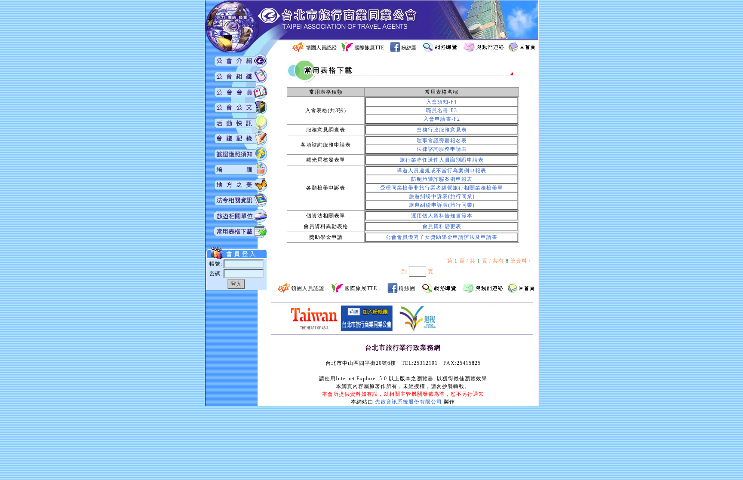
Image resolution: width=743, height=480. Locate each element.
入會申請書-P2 (442, 119)
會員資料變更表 (441, 226)
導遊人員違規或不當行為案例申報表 (441, 171)
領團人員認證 (321, 48)
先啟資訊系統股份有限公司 (408, 402)
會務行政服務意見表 (442, 130)
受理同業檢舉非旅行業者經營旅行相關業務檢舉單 (441, 188)
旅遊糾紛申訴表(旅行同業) (442, 196)
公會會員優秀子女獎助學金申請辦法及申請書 (441, 237)
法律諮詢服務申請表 (442, 149)
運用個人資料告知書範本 (442, 216)
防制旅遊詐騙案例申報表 (442, 179)
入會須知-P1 (441, 102)
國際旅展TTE (369, 48)
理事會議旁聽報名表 (442, 141)
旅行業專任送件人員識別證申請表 (442, 160)
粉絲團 (409, 48)
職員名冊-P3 (441, 110)
